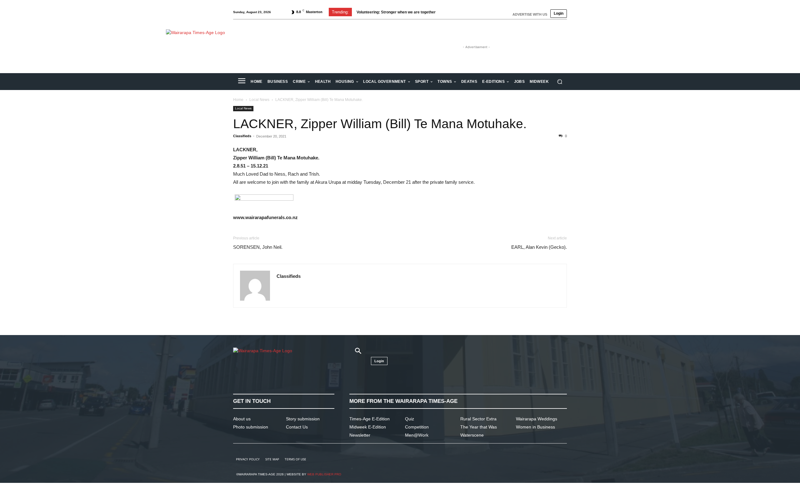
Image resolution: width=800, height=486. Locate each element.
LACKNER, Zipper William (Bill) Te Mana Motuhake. (380, 124)
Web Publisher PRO (324, 474)
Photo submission (250, 426)
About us (242, 418)
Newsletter (359, 435)
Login (558, 13)
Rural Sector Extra (478, 418)
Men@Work (416, 435)
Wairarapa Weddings (536, 418)
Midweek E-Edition (367, 426)
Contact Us (297, 426)
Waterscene (472, 435)
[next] (457, 12)
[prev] (447, 12)
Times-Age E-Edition (369, 418)
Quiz (409, 418)
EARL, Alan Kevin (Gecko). (539, 247)
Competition (417, 426)
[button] (559, 81)
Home (238, 100)
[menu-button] (241, 81)
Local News (259, 100)
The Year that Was (478, 426)
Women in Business (535, 426)
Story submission (303, 418)
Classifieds (242, 136)
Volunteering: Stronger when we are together (396, 12)
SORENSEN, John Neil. (257, 247)
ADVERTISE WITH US (529, 14)
